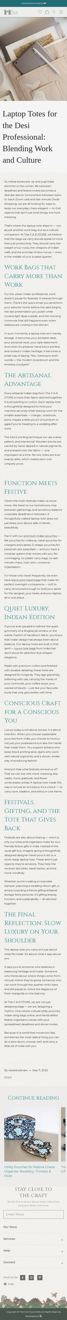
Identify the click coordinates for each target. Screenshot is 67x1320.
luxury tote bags (25, 648)
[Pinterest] (39, 1277)
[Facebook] (22, 1277)
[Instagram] (31, 1277)
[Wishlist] (40, 12)
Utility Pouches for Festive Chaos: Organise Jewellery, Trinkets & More (29, 1171)
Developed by (32, 1316)
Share (8, 1077)
